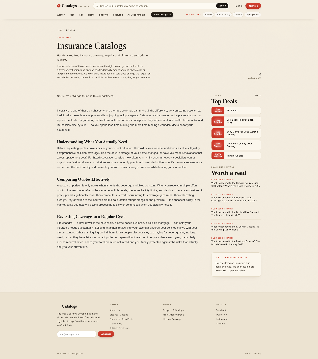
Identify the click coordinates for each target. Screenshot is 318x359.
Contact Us (116, 323)
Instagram (221, 319)
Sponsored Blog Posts (121, 319)
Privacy (257, 353)
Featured (118, 14)
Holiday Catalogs (172, 319)
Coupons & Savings (173, 310)
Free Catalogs (161, 14)
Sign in (239, 5)
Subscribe (106, 334)
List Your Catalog (119, 314)
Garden (238, 14)
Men (72, 14)
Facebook (221, 310)
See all (258, 95)
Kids (81, 14)
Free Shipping (223, 14)
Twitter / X (221, 314)
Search (222, 5)
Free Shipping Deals (173, 314)
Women (61, 14)
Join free (253, 5)
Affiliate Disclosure (120, 328)
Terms (248, 353)
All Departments (136, 14)
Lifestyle (103, 14)
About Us (115, 310)
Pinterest (221, 323)
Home (91, 14)
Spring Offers (253, 14)
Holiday (208, 14)
